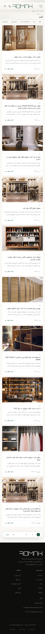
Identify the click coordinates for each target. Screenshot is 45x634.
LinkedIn (13, 629)
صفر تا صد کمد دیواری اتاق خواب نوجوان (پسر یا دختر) (23, 158)
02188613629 (38, 603)
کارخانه (40, 588)
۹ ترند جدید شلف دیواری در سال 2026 (27, 408)
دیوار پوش (5, 22)
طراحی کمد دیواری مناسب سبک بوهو (27, 57)
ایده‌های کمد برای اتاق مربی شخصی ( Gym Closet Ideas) (23, 358)
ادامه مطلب (10, 69)
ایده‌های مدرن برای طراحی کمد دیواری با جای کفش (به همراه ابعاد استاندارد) (22, 510)
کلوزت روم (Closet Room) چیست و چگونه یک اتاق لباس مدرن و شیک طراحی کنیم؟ (22, 107)
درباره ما (40, 575)
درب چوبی (18, 575)
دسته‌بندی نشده (25, 22)
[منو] (40, 6)
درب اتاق (18, 579)
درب (34, 22)
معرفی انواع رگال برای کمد (31, 208)
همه (40, 22)
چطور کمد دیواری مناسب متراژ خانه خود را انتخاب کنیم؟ (23, 458)
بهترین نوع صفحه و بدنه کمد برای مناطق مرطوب (23, 308)
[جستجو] (5, 6)
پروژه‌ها (40, 592)
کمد (39, 54)
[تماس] (9, 6)
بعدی (7, 535)
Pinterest (22, 629)
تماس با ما (39, 579)
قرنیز (19, 588)
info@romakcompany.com (32, 607)
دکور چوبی (14, 22)
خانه (42, 11)
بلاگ (37, 11)
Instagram (32, 629)
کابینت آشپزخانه (16, 584)
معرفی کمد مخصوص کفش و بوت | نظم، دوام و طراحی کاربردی (24, 258)
